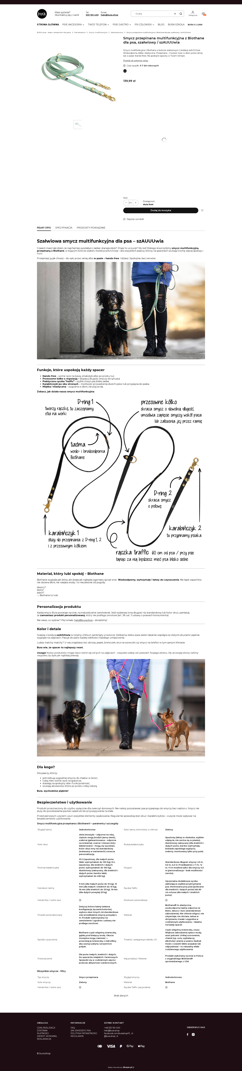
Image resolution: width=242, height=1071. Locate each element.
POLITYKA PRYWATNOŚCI (84, 1033)
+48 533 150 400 (112, 1028)
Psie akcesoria (79, 32)
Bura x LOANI (195, 24)
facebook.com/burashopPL (117, 1033)
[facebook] (188, 1034)
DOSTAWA (42, 1030)
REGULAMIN (77, 1036)
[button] (180, 13)
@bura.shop (110, 1036)
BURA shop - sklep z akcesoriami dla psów (54, 32)
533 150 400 (92, 15)
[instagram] (193, 1034)
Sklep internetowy (120, 1067)
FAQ (73, 1028)
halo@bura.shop (109, 15)
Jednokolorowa (117, 32)
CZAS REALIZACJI (46, 1028)
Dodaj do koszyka (161, 210)
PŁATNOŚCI (43, 1033)
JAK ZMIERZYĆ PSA (81, 1030)
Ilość (125, 198)
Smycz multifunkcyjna (98, 32)
